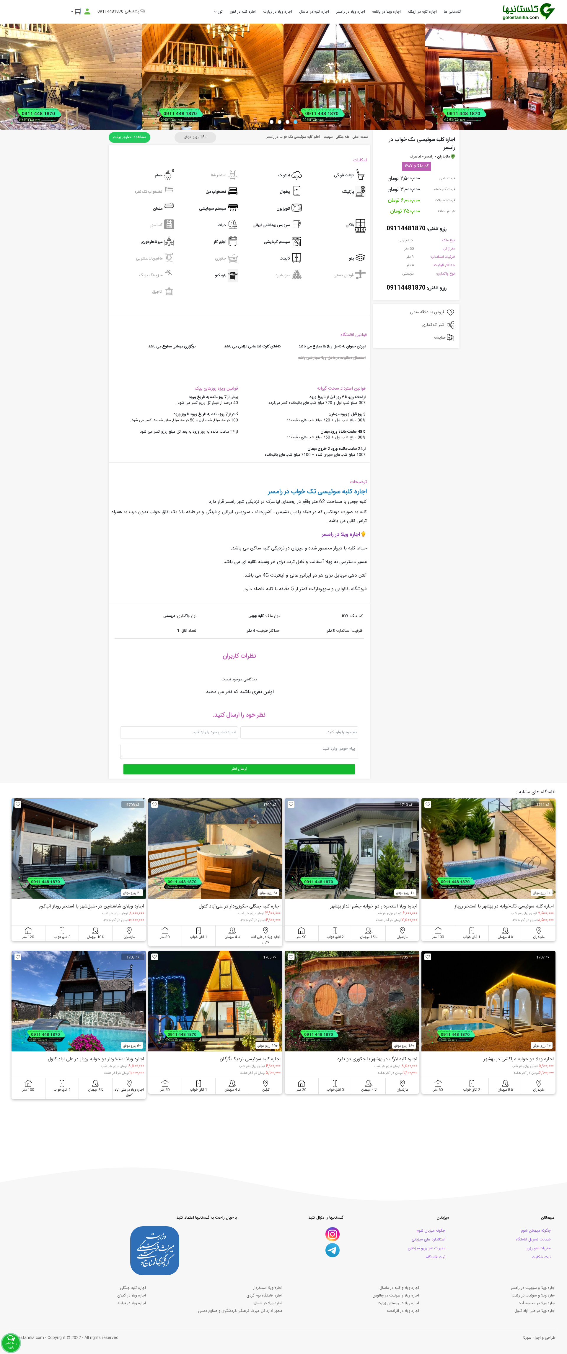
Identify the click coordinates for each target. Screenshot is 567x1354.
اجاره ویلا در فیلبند (131, 1303)
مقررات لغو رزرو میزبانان (426, 1248)
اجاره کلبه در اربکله (422, 12)
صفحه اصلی (360, 137)
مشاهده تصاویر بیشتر (129, 137)
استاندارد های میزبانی (428, 1239)
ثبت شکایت (541, 1257)
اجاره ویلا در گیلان (131, 1295)
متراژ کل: (448, 248)
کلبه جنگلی (342, 137)
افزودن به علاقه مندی (428, 312)
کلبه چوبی (406, 240)
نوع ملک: (448, 240)
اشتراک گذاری (434, 325)
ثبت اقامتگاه (435, 1257)
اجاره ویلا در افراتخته (403, 1311)
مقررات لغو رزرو (539, 1248)
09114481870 (406, 229)
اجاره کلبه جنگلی (133, 1288)
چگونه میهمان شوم (536, 1230)
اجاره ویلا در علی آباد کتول (534, 1311)
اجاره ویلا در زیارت (277, 12)
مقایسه (440, 337)
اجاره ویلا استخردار (267, 1288)
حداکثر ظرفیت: (444, 265)
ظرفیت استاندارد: (442, 257)
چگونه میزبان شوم (431, 1230)
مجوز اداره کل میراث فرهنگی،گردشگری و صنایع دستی (240, 1311)
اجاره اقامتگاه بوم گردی (264, 1295)
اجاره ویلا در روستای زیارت (398, 1303)
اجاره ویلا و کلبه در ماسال (399, 1288)
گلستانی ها (452, 12)
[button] (295, 122)
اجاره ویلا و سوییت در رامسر (533, 1288)
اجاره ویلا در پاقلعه (386, 12)
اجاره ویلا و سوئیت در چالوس (395, 1295)
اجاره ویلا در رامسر (350, 12)
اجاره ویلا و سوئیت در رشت (533, 1295)
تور (220, 12)
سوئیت (328, 137)
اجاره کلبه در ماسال (314, 12)
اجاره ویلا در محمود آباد (537, 1303)
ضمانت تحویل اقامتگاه (533, 1239)
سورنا (527, 1338)
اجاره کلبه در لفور (243, 12)
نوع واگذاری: (445, 273)
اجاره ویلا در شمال (268, 1303)
